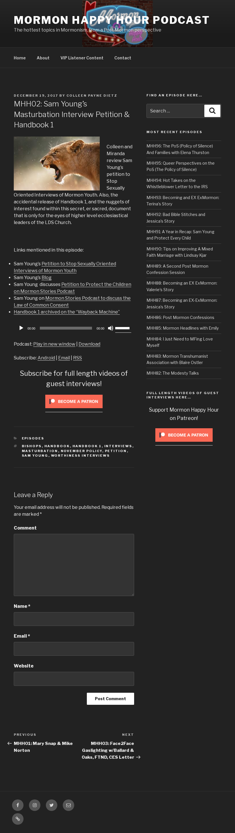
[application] (74, 328)
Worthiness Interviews (80, 456)
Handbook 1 (87, 446)
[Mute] (110, 328)
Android (46, 358)
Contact (122, 57)
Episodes (33, 438)
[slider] (123, 327)
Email (64, 358)
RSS (77, 358)
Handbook (57, 446)
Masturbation (40, 451)
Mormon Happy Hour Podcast (112, 20)
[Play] (21, 328)
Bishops (32, 446)
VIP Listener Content (81, 57)
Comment (25, 528)
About (43, 57)
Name (22, 606)
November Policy (81, 451)
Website (24, 666)
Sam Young (35, 456)
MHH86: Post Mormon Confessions (180, 317)
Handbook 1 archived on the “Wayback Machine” (67, 312)
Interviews (118, 446)
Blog (47, 277)
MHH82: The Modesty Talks (172, 373)
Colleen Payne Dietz (91, 96)
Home (20, 57)
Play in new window (54, 344)
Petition (116, 451)
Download (89, 344)
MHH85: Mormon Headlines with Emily (182, 328)
